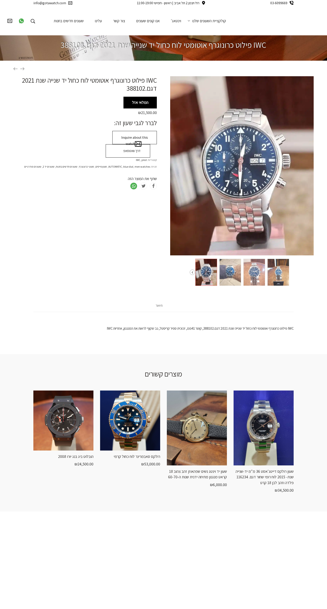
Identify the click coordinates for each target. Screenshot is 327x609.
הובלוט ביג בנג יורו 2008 (75, 456)
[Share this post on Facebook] (153, 186)
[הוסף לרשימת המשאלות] (46, 446)
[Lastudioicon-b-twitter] (82, 551)
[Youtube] (96, 567)
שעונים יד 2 (48, 166)
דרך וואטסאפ (131, 150)
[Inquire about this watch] (80, 446)
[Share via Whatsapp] (133, 186)
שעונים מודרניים (32, 166)
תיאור (159, 305)
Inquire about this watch (134, 139)
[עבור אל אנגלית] (45, 20)
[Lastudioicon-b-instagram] (54, 551)
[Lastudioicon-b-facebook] (96, 551)
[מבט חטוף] (58, 446)
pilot (144, 160)
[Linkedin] (82, 567)
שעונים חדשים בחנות (66, 166)
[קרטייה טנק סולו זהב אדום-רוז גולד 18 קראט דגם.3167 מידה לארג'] (15, 68)
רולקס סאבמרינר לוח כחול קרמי (137, 456)
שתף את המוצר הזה (142, 178)
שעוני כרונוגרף (86, 166)
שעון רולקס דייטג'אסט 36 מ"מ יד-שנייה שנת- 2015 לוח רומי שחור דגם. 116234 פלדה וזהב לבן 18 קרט (265, 477)
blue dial (128, 166)
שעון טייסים (101, 166)
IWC (138, 160)
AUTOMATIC (115, 166)
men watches (142, 166)
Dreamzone (209, 597)
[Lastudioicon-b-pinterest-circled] (68, 551)
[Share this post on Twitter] (143, 186)
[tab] (159, 307)
